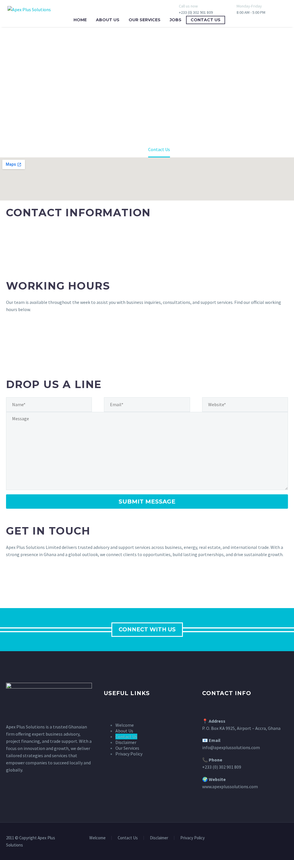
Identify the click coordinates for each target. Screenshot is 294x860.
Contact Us (205, 19)
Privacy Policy (192, 838)
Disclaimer (159, 838)
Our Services (144, 19)
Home (80, 19)
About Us (107, 19)
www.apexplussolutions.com (230, 786)
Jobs (175, 19)
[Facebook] (278, 838)
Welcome (97, 838)
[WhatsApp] (286, 838)
